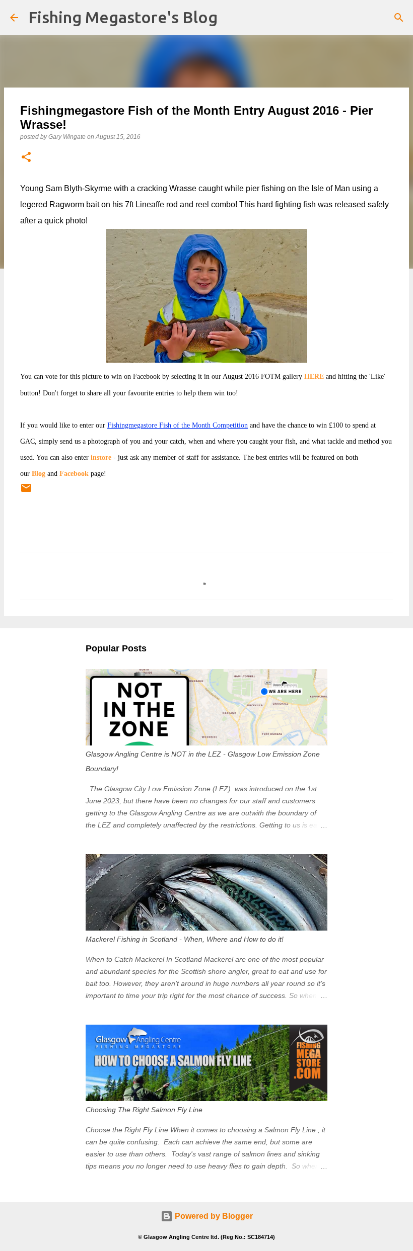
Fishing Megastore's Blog (123, 17)
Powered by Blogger (213, 1216)
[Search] (399, 18)
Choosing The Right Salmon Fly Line (144, 1110)
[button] (26, 157)
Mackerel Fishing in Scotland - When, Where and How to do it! (185, 939)
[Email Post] (26, 491)
